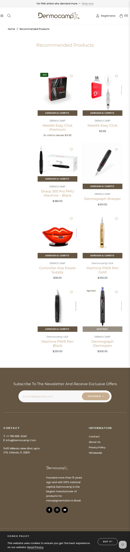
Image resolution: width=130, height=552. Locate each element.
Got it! (107, 541)
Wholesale (95, 453)
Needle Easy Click (102, 125)
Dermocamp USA (102, 263)
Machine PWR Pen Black (57, 343)
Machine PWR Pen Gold (102, 270)
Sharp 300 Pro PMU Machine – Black (57, 193)
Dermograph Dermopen (102, 343)
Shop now (87, 3)
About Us (94, 442)
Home (11, 29)
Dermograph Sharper (102, 199)
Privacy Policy (97, 447)
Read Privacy (35, 547)
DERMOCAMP (57, 120)
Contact (94, 436)
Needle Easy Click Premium (57, 127)
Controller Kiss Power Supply (57, 270)
